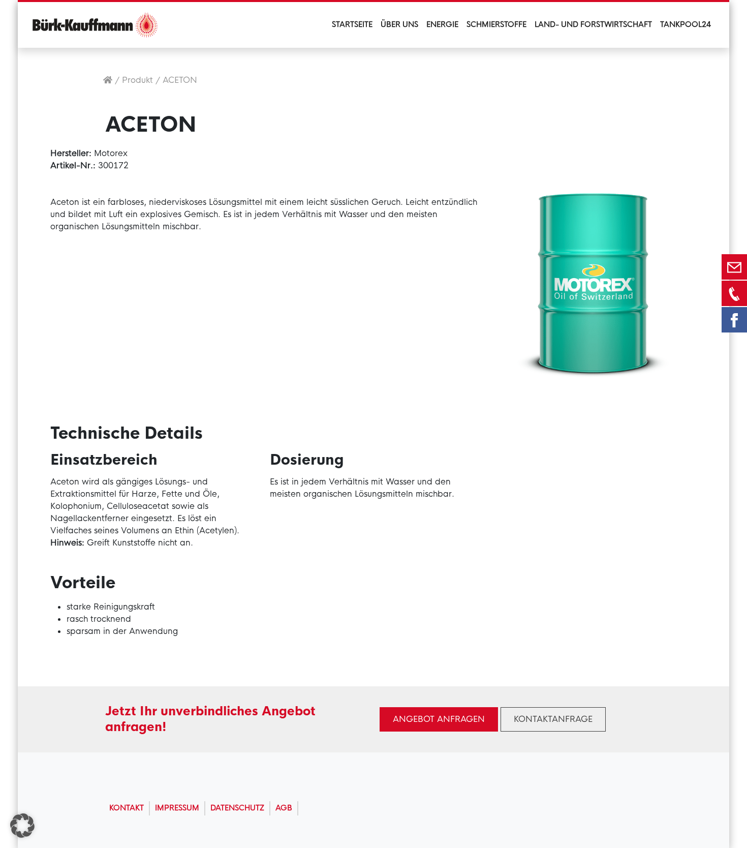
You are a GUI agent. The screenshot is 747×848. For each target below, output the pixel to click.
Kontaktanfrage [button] (553, 719)
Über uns (399, 24)
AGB (283, 807)
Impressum (177, 807)
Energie (442, 24)
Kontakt (126, 807)
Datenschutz (237, 807)
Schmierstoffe (496, 24)
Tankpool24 (685, 24)
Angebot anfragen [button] (439, 719)
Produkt (137, 80)
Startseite (352, 24)
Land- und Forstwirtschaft (593, 24)
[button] (22, 825)
